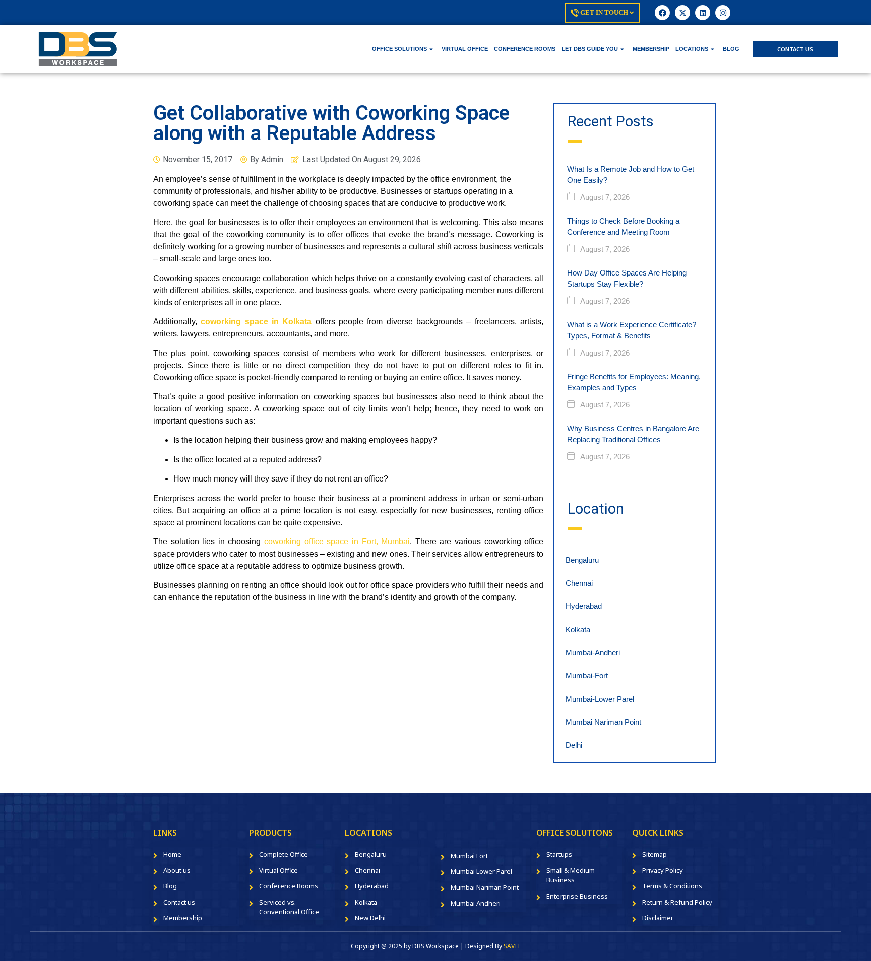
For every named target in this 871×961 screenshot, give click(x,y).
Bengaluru (582, 560)
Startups (559, 854)
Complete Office (283, 854)
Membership (182, 917)
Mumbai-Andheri (593, 652)
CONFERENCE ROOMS (524, 49)
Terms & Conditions (672, 885)
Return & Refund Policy (677, 902)
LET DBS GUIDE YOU (590, 49)
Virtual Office (278, 870)
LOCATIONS (691, 49)
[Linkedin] (702, 12)
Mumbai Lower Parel (481, 871)
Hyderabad (584, 606)
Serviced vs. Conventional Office (289, 907)
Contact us (179, 902)
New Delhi (370, 917)
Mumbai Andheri (476, 903)
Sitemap (654, 854)
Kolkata (578, 629)
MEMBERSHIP (651, 49)
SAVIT (512, 946)
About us (177, 870)
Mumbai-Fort (587, 675)
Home (172, 854)
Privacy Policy (662, 870)
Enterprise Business (577, 896)
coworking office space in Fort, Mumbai (337, 541)
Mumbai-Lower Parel (600, 699)
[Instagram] (722, 12)
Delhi (574, 745)
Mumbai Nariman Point (603, 722)
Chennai (579, 583)
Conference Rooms (288, 885)
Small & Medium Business (570, 875)
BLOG (731, 49)
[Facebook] (662, 12)
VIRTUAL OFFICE (465, 49)
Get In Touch (604, 12)
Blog (170, 885)
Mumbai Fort (469, 855)
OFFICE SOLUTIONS (399, 49)
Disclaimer (657, 917)
